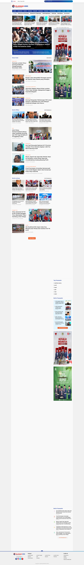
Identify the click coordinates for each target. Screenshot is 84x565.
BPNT (56, 287)
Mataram (29, 556)
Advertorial (20, 11)
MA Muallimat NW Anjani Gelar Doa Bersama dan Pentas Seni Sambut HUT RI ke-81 (17, 23)
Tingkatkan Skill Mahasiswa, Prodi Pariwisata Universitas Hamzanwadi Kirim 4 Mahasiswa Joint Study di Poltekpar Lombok (54, 23)
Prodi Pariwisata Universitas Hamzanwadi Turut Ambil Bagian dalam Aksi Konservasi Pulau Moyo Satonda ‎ (29, 23)
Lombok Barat (30, 555)
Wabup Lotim (15, 40)
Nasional (46, 556)
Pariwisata (40, 11)
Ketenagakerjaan (46, 13)
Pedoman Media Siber (67, 559)
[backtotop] (42, 551)
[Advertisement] (63, 144)
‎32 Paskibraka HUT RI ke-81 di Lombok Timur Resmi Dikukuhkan (18, 202)
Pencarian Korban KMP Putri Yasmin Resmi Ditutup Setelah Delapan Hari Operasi (21, 52)
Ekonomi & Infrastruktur (24, 13)
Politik (63, 11)
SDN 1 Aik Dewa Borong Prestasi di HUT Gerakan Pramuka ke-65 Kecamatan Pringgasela (44, 202)
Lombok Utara (56, 555)
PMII (56, 285)
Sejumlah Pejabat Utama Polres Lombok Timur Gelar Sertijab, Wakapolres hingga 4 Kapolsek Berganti (38, 90)
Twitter (20, 560)
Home (14, 1)
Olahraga (54, 13)
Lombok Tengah (39, 555)
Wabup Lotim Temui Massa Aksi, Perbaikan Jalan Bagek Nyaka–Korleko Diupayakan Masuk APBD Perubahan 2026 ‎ (31, 44)
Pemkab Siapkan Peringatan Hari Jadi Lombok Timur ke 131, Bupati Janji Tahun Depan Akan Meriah (41, 52)
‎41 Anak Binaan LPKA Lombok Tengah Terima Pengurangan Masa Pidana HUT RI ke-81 (31, 188)
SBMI (56, 294)
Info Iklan (65, 558)
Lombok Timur (47, 555)
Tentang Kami (66, 555)
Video (15, 13)
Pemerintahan (53, 11)
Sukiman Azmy (58, 283)
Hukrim (25, 11)
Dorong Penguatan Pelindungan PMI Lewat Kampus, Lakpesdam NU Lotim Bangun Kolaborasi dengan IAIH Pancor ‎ (39, 101)
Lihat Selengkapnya (47, 178)
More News (32, 238)
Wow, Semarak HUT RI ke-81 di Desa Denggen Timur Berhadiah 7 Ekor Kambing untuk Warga (66, 23)
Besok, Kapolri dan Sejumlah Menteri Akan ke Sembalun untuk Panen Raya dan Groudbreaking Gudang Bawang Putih (41, 23)
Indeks (14, 11)
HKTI (55, 291)
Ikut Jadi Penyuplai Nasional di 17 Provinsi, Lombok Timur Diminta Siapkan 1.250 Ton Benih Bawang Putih (38, 147)
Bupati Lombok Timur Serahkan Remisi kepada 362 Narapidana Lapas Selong (45, 188)
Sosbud (67, 11)
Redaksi (65, 556)
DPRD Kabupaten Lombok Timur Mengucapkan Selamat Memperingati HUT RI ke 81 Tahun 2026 (31, 202)
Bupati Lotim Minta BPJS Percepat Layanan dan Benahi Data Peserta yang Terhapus (38, 78)
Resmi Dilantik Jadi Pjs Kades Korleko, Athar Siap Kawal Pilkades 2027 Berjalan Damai (18, 188)
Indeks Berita (49, 57)
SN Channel (67, 13)
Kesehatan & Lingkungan (36, 13)
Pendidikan (60, 13)
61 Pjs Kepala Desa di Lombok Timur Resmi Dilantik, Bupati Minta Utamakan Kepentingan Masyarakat (45, 120)
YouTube (23, 560)
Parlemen (46, 11)
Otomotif (35, 11)
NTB (37, 556)
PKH (55, 289)
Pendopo (59, 11)
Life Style (30, 11)
